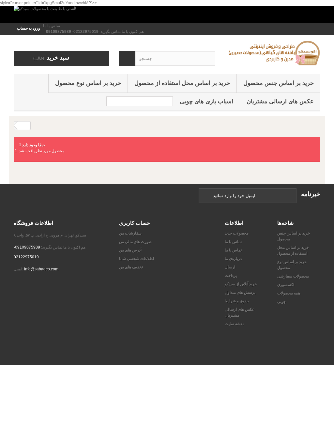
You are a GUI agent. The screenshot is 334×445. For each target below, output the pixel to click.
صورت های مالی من (135, 241)
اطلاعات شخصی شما (136, 258)
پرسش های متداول (240, 292)
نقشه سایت (234, 324)
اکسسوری (285, 284)
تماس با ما (51, 25)
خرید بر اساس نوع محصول (88, 83)
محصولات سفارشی (293, 276)
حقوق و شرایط (237, 301)
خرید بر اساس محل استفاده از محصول (182, 83)
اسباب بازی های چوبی (206, 101)
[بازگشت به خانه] (24, 126)
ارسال (230, 267)
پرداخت (231, 275)
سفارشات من (130, 233)
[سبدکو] (272, 52)
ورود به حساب (28, 28)
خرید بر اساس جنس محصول (278, 83)
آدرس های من (130, 250)
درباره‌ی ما (233, 258)
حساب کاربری (134, 223)
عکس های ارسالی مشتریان (280, 101)
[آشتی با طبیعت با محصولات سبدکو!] (167, 14)
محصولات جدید (237, 233)
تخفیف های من (131, 267)
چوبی (281, 301)
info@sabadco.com (41, 269)
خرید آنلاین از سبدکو (241, 284)
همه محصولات (288, 293)
